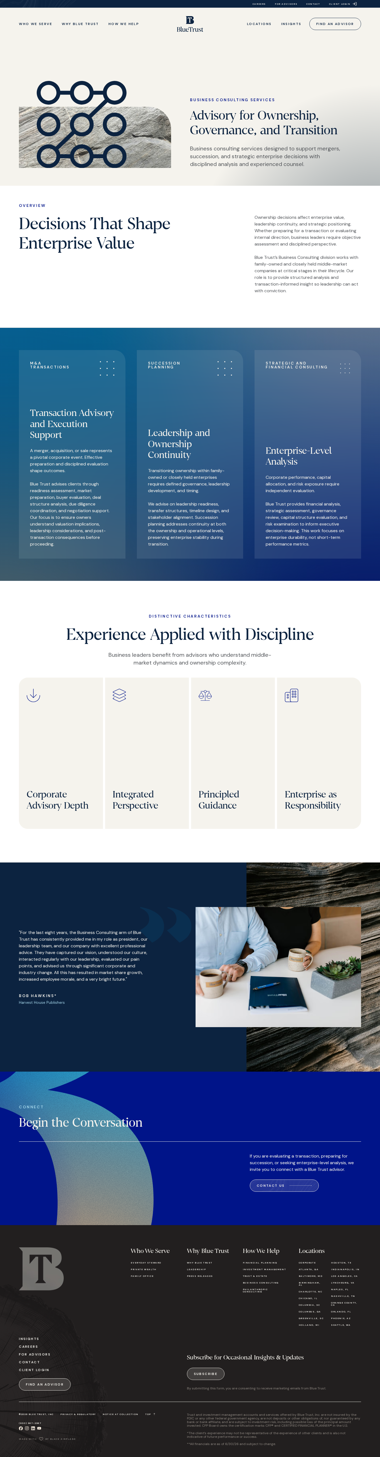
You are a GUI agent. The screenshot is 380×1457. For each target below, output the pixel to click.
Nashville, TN (343, 1296)
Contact (29, 1362)
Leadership (196, 1269)
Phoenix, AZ (341, 1318)
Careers (28, 1346)
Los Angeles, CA (344, 1276)
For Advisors (35, 1354)
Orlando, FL (341, 1311)
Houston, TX (341, 1263)
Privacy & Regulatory (78, 1414)
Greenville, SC (311, 1318)
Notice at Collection (121, 1414)
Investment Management (264, 1269)
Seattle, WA (341, 1325)
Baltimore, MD (311, 1276)
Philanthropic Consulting (255, 1290)
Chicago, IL (308, 1298)
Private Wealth (143, 1269)
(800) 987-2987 (30, 1423)
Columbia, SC (309, 1305)
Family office (142, 1276)
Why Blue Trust (200, 1263)
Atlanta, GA (309, 1269)
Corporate (307, 1263)
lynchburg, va (343, 1283)
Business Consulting (261, 1283)
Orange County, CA (344, 1304)
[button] (35, 24)
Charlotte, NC (310, 1291)
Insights (29, 1338)
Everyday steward (146, 1263)
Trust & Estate (255, 1276)
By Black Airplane (60, 1439)
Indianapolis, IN (345, 1269)
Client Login (34, 1370)
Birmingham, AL (309, 1284)
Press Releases (200, 1276)
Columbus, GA (310, 1311)
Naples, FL (340, 1289)
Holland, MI (309, 1325)
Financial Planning (260, 1263)
